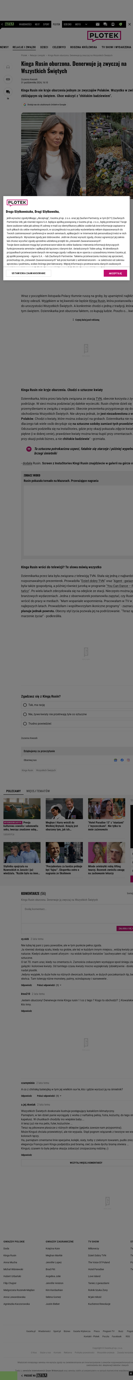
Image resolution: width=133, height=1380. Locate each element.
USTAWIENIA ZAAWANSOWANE (29, 273)
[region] (66, 238)
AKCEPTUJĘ (115, 273)
